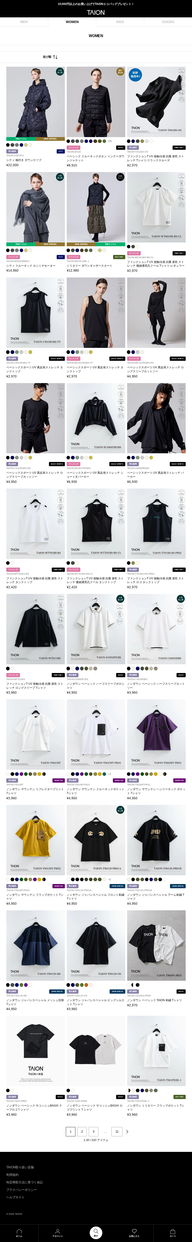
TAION (18, 1214)
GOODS (168, 22)
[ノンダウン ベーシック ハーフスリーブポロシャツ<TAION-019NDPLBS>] (96, 629)
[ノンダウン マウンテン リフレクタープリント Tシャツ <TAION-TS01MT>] (35, 734)
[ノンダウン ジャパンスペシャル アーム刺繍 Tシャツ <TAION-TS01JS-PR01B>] (156, 840)
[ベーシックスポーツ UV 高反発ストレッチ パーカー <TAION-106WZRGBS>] (156, 418)
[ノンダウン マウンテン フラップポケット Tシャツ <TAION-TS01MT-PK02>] (35, 840)
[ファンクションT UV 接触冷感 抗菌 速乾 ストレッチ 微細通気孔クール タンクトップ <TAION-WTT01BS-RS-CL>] (96, 523)
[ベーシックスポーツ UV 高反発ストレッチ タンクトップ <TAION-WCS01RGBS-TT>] (96, 312)
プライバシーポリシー (21, 1190)
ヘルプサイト (15, 1197)
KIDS (120, 22)
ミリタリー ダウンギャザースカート (89, 265)
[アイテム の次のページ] (127, 1131)
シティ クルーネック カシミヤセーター (30, 265)
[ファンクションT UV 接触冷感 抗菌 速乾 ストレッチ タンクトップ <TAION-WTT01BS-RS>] (35, 523)
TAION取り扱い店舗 (20, 1167)
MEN (24, 22)
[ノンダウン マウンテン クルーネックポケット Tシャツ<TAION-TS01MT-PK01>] (96, 734)
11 (116, 1131)
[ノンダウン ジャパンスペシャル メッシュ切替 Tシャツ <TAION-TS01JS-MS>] (35, 945)
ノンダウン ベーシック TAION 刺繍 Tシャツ (154, 1000)
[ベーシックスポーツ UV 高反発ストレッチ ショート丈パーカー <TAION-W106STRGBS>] (96, 418)
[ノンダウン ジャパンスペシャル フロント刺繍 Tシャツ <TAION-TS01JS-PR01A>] (96, 840)
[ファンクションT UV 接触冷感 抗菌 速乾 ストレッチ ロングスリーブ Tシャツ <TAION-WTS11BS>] (35, 629)
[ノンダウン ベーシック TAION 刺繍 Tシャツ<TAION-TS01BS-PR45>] (156, 945)
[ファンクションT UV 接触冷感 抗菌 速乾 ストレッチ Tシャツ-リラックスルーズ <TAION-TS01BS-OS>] (156, 102)
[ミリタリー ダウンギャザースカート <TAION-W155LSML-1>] (96, 207)
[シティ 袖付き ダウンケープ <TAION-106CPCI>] (35, 102)
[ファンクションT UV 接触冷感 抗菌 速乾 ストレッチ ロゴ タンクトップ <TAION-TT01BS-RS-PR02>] (156, 523)
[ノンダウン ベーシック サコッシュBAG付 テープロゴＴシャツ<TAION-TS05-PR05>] (35, 1051)
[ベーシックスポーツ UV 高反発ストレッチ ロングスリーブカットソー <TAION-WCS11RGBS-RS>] (156, 312)
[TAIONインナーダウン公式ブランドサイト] (96, 12)
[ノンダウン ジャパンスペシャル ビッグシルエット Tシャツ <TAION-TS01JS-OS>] (96, 945)
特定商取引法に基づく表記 (24, 1182)
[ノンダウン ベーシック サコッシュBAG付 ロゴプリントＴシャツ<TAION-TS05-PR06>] (96, 1051)
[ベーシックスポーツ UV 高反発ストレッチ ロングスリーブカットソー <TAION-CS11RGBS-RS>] (35, 418)
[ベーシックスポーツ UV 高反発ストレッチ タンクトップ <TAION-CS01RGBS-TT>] (35, 312)
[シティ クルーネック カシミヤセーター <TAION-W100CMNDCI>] (35, 207)
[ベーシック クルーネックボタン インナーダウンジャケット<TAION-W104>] (96, 102)
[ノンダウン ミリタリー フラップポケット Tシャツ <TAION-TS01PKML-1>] (156, 1051)
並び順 (47, 56)
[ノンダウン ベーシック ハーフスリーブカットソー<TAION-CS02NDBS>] (156, 629)
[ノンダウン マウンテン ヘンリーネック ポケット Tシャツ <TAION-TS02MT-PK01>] (156, 734)
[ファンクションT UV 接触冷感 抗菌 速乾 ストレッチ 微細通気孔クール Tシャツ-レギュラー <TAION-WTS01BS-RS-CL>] (156, 207)
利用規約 (12, 1175)
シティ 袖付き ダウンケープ (23, 160)
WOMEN (72, 22)
